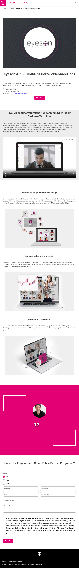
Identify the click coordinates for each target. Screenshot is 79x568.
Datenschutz (30, 564)
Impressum (39, 564)
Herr (7, 480)
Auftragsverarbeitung (7, 564)
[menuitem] (71, 3)
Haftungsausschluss (20, 564)
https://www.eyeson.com (18, 93)
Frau (7, 477)
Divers (8, 484)
